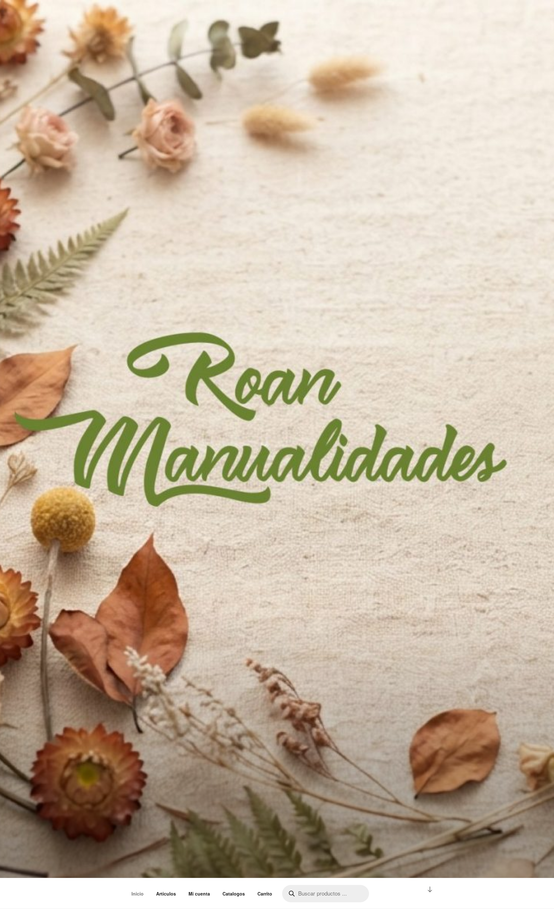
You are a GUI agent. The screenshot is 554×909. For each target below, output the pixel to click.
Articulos (166, 893)
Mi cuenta (199, 893)
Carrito (264, 893)
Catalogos (233, 893)
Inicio (137, 893)
